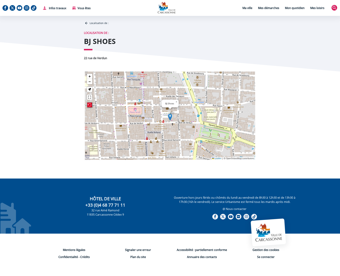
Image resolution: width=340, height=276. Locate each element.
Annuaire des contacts (202, 257)
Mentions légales (74, 250)
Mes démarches (268, 8)
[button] (170, 117)
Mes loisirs (317, 8)
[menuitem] (247, 8)
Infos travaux (57, 8)
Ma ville (247, 8)
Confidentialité (68, 257)
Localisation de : (99, 23)
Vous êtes (84, 8)
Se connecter (266, 257)
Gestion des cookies (266, 250)
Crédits (85, 257)
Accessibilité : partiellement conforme (202, 250)
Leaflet (217, 158)
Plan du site (138, 257)
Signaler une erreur (138, 250)
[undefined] (89, 97)
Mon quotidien (295, 8)
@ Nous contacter (234, 209)
